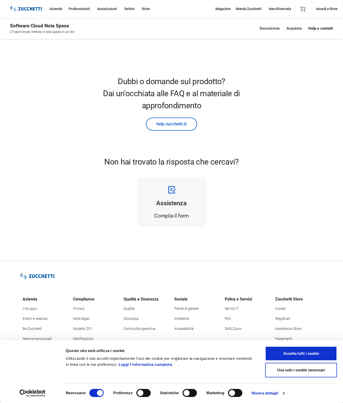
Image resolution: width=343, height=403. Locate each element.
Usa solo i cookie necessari (301, 370)
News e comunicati (37, 339)
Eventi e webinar (35, 319)
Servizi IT (232, 309)
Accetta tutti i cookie (301, 353)
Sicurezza (131, 319)
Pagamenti (283, 339)
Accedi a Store (327, 9)
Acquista (294, 28)
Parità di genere (186, 309)
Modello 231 (82, 329)
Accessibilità (184, 329)
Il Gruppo (30, 309)
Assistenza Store (288, 329)
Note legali (81, 319)
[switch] (143, 393)
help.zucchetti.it (171, 123)
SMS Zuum (233, 329)
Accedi (280, 309)
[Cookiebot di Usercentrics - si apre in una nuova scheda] (32, 393)
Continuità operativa (139, 329)
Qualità (129, 309)
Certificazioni (83, 339)
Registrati (282, 319)
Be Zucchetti (32, 329)
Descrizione (270, 28)
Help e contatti (320, 28)
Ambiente (181, 319)
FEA (228, 319)
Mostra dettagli (265, 393)
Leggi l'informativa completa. (146, 364)
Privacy (79, 309)
